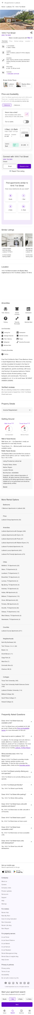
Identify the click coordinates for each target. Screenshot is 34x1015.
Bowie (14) (5, 650)
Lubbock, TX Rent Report (22, 748)
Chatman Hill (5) (6, 669)
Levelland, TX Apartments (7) (10, 573)
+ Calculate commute (12, 74)
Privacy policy (6, 968)
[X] (17, 983)
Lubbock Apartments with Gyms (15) (12, 535)
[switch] (26, 121)
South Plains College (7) (9, 698)
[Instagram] (24, 983)
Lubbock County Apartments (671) (12, 631)
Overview (4, 41)
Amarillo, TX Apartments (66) (10, 608)
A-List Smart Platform (8, 940)
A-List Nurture (6, 947)
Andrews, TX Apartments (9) (10, 588)
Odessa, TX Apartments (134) (10, 612)
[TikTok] (28, 983)
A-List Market (6, 943)
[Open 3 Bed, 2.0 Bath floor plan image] (24, 132)
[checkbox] (10, 197)
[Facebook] (13, 983)
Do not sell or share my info (10, 978)
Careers (4, 884)
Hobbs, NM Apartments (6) (10, 592)
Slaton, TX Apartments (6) (9, 569)
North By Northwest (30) (9, 642)
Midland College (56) (8, 694)
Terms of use (6, 971)
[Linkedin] (9, 983)
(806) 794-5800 (6, 35)
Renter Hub (5, 912)
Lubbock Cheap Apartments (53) (11, 520)
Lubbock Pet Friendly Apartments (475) (13, 554)
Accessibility (5, 975)
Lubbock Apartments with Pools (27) (12, 539)
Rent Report (5, 928)
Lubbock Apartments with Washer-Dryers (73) (15, 543)
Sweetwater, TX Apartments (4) (11, 619)
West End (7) (5, 661)
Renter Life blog (6, 925)
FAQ (3, 901)
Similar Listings (18, 41)
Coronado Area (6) (7, 665)
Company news (6, 888)
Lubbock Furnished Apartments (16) (12, 546)
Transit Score (23, 423)
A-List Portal (5, 937)
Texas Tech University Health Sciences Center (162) (15, 685)
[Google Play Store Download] (18, 872)
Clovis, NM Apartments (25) (10, 600)
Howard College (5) (7, 702)
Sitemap (4, 904)
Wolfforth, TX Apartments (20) (10, 565)
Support (4, 897)
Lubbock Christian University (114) (12, 690)
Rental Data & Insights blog (10, 956)
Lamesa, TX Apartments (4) (10, 581)
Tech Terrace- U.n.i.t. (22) (9, 646)
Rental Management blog (9, 953)
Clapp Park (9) (6, 658)
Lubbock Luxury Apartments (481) (12, 550)
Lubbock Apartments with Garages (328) (14, 531)
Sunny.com (5, 894)
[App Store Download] (7, 872)
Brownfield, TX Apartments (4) (11, 577)
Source (5, 487)
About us (4, 881)
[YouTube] (21, 983)
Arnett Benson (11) (7, 654)
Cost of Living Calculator (9, 919)
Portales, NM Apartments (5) (10, 604)
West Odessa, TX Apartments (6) (11, 615)
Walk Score (8, 423)
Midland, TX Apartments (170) (11, 596)
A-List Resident (6, 950)
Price (10, 41)
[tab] (7, 105)
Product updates (7, 891)
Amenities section (24, 765)
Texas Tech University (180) (10, 680)
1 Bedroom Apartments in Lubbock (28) (13, 508)
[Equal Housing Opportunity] (6, 983)
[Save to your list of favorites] (30, 13)
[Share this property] (31, 33)
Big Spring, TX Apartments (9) (10, 585)
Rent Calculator (6, 922)
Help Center (5, 960)
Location (27, 41)
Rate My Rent (6, 916)
